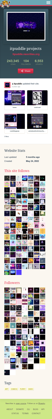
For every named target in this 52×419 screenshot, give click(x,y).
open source (21, 403)
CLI (28, 409)
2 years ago (16, 86)
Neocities (9, 403)
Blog (35, 409)
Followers (12, 283)
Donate (20, 409)
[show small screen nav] (48, 2)
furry (22, 389)
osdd (30, 389)
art (6, 389)
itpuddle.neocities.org (26, 54)
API (42, 409)
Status (15, 413)
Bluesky (41, 403)
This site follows (16, 171)
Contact (36, 413)
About (9, 409)
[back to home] (5, 3)
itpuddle (18, 83)
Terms (25, 413)
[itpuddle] (7, 85)
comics (14, 389)
